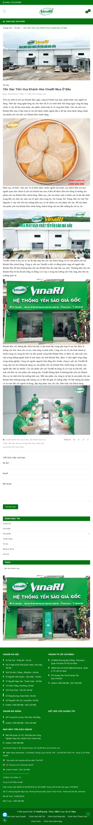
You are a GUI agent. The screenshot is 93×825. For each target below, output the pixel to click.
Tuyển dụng (7, 539)
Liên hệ (6, 554)
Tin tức (5, 544)
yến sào (12, 443)
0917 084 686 (75, 683)
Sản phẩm (7, 534)
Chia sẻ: (67, 440)
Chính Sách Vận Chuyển (16, 816)
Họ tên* (6, 463)
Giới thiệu (7, 529)
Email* (5, 473)
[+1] (88, 439)
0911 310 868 (30, 705)
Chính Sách (36, 821)
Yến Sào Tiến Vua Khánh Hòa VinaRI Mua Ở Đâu (37, 89)
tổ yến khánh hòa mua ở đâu (17, 440)
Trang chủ (7, 523)
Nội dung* (7, 484)
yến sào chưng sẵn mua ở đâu (28, 443)
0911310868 (16, 2)
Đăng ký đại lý (8, 549)
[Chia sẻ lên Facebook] (74, 439)
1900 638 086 (17, 705)
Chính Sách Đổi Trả (37, 816)
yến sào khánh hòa (11, 568)
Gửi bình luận (10, 507)
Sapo (73, 812)
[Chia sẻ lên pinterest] (83, 439)
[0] (86, 12)
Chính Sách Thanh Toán (77, 816)
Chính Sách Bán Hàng (53, 821)
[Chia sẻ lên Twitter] (79, 439)
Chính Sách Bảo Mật (56, 816)
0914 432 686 (30, 723)
